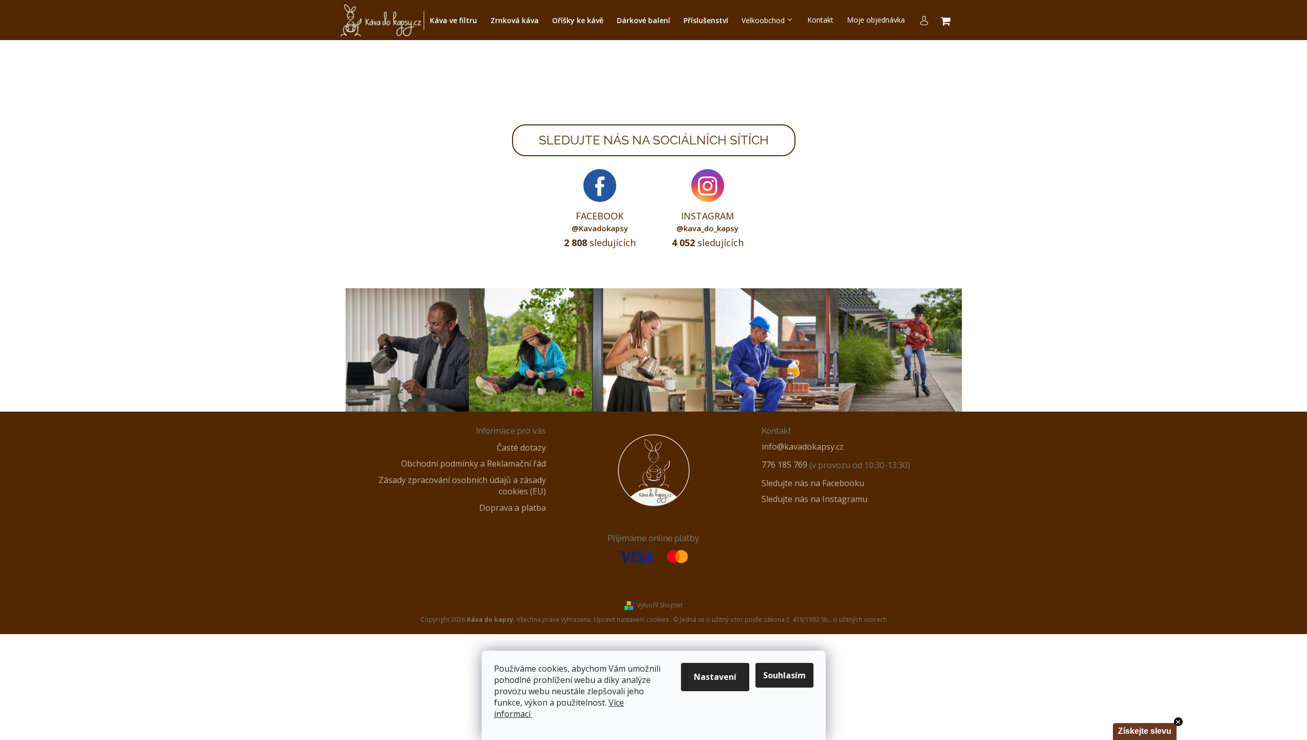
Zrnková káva (514, 20)
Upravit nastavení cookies (631, 619)
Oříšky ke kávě (577, 20)
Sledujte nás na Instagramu (814, 499)
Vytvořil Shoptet (660, 605)
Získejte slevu (1144, 731)
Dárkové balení (643, 20)
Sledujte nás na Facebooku (813, 483)
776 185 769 (784, 464)
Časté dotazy (521, 447)
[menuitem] (820, 20)
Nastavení (715, 676)
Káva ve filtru (453, 20)
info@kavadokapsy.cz (803, 446)
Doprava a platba (512, 507)
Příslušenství (706, 20)
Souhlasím (784, 675)
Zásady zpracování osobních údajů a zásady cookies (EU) (462, 485)
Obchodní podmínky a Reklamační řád (473, 463)
